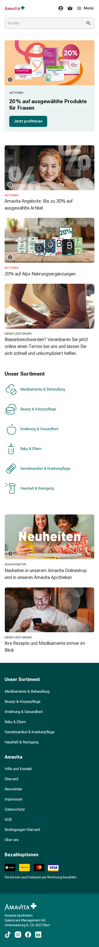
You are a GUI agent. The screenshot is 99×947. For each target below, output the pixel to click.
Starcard (11, 779)
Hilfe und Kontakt (18, 769)
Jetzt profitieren (28, 121)
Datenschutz (15, 809)
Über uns (12, 840)
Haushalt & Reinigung (37, 488)
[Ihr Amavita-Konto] (59, 8)
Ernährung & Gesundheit (39, 429)
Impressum (14, 799)
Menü (88, 8)
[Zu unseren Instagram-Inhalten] (18, 934)
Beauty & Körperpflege (38, 409)
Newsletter (13, 789)
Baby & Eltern (30, 449)
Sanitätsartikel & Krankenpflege (45, 469)
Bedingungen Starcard (22, 829)
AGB (8, 819)
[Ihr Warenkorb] (70, 8)
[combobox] (43, 23)
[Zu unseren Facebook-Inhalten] (28, 934)
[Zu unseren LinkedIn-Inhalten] (38, 934)
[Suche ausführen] (88, 23)
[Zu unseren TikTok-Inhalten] (8, 934)
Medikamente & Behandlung (42, 389)
